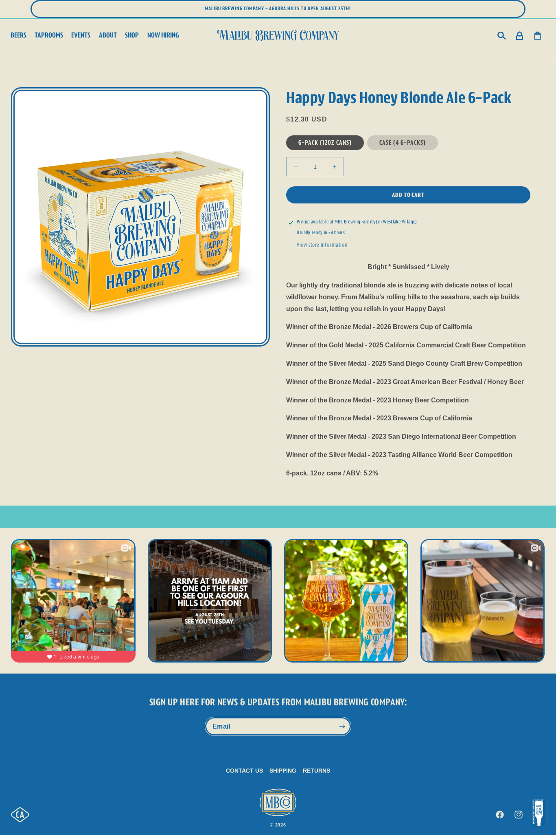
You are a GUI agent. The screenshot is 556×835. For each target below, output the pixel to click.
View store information (322, 244)
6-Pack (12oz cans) (325, 142)
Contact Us (244, 770)
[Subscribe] (342, 726)
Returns (316, 770)
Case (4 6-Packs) (402, 142)
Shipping (282, 770)
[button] (502, 35)
